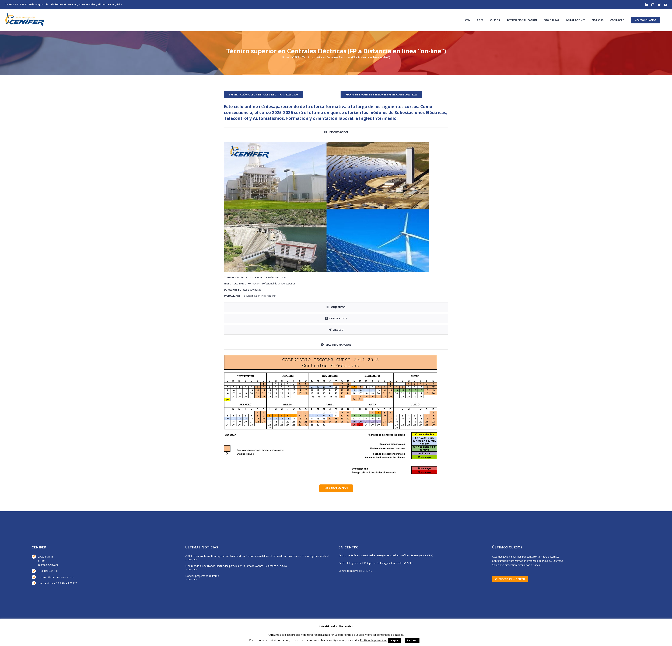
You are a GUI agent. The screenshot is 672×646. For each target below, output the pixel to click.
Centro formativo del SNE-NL (355, 570)
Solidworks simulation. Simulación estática (516, 565)
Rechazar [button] (412, 640)
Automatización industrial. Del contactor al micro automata (525, 556)
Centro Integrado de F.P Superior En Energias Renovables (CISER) (375, 563)
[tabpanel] (336, 220)
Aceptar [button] (394, 640)
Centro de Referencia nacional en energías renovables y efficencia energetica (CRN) (386, 555)
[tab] (336, 132)
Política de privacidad (373, 640)
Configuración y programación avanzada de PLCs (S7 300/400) (527, 560)
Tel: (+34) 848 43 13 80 (16, 4)
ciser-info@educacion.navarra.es (56, 577)
